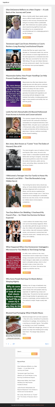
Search (19, 351)
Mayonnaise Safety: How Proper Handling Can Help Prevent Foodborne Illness (26, 382)
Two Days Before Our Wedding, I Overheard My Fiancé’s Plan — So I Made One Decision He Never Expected (25, 215)
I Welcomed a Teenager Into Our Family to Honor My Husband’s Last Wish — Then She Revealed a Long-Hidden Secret (27, 178)
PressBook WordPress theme (37, 405)
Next (46, 344)
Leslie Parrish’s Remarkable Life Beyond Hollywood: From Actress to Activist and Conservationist (27, 389)
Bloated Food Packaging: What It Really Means (24, 313)
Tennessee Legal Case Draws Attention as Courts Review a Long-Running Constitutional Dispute (27, 375)
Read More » (27, 38)
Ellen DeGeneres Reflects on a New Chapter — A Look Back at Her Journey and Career (27, 368)
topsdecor (6, 2)
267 (14, 344)
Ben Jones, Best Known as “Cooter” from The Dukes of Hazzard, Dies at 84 (27, 397)
